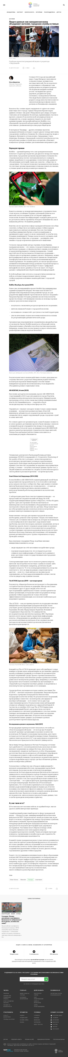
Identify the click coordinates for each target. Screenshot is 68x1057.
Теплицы (23, 130)
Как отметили (14, 541)
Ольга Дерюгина (14, 82)
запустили (41, 738)
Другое (59, 12)
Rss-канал (56, 1029)
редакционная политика (43, 1039)
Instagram (56, 1020)
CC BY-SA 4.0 (31, 1045)
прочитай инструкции (37, 959)
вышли (47, 699)
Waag (41, 498)
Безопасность (29, 12)
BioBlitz (44, 121)
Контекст (20, 12)
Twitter (55, 1026)
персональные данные (59, 1039)
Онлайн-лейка (24, 1020)
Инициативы (11, 12)
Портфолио (37, 1022)
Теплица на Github (9, 1019)
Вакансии (37, 1020)
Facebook (55, 1017)
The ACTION (13, 603)
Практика (6, 993)
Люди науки (29, 861)
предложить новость (16, 1039)
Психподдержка (49, 12)
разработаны (38, 455)
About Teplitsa (38, 1024)
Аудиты (22, 1015)
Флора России (22, 815)
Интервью (39, 12)
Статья (18, 914)
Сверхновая (42, 136)
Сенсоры (30, 879)
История (12, 19)
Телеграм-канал (57, 1015)
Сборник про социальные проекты (7, 997)
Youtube (55, 1024)
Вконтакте (56, 1022)
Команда (36, 1017)
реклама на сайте (29, 1039)
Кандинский (23, 1017)
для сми (5, 1039)
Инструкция (6, 914)
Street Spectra (33, 720)
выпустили (48, 707)
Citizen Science (14, 879)
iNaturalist (36, 824)
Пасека (22, 1022)
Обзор (13, 914)
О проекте (37, 1015)
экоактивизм (38, 879)
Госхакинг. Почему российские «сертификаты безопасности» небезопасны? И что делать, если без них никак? (11, 919)
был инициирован (49, 288)
